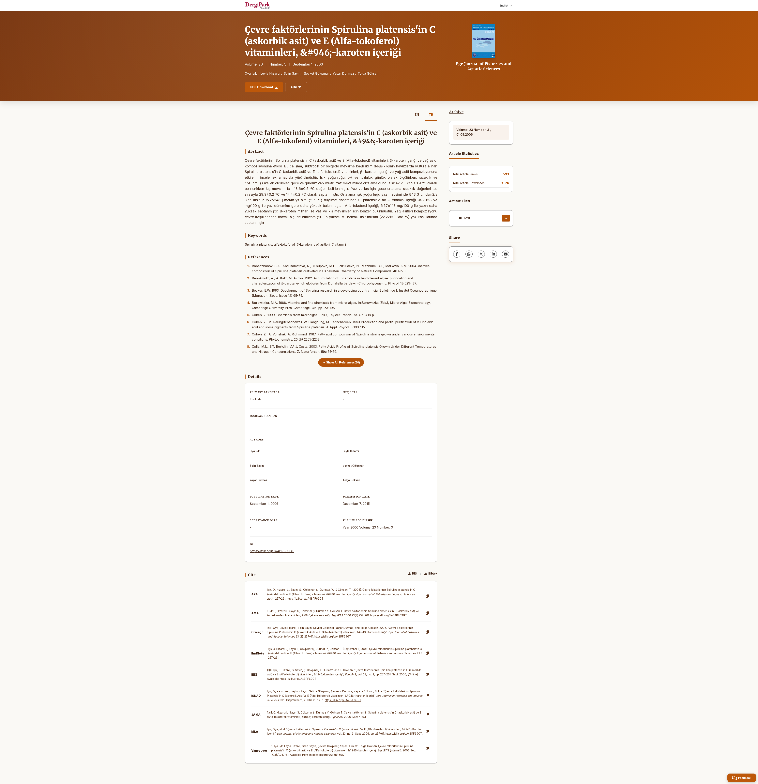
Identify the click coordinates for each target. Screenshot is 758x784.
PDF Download (261, 87)
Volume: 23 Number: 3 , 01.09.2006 (473, 132)
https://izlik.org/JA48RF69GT (272, 551)
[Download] (506, 218)
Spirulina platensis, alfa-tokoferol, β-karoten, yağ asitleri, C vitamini (295, 244)
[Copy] (427, 596)
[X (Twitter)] (481, 254)
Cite (294, 87)
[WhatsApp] (469, 254)
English (503, 5)
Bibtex (432, 573)
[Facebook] (456, 254)
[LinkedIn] (493, 254)
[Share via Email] (505, 254)
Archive (456, 112)
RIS (414, 573)
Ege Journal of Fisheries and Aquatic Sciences (483, 66)
